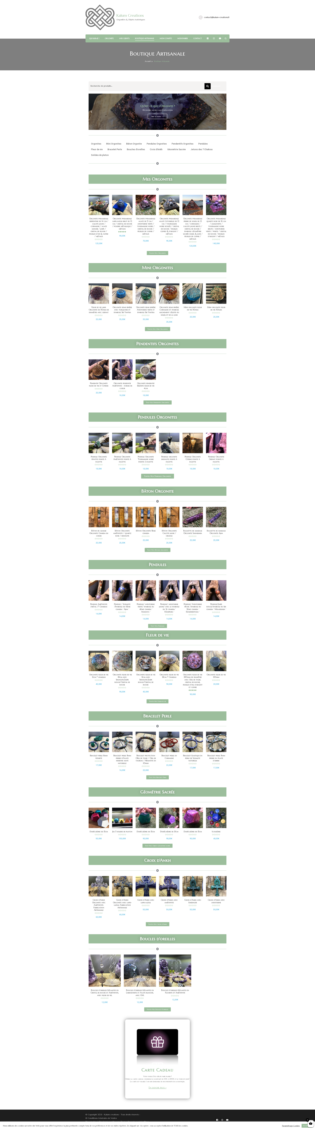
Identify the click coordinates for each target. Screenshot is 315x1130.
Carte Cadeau (157, 1070)
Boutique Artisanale (144, 38)
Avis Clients (124, 38)
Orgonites (96, 143)
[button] (156, 127)
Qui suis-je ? (94, 38)
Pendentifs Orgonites (182, 143)
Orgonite (109, 38)
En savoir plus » (157, 1087)
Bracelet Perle (115, 149)
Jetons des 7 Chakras (202, 149)
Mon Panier (182, 38)
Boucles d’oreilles (136, 149)
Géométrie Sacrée (176, 149)
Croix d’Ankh (156, 149)
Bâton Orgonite (134, 143)
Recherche (208, 86)
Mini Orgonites (113, 143)
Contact (197, 38)
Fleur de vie (97, 149)
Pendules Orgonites (157, 143)
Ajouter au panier (98, 214)
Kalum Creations (130, 15)
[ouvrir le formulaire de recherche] (225, 38)
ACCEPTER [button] (306, 1126)
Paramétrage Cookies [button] (291, 1126)
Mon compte (166, 38)
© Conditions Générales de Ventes (101, 1118)
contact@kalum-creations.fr (216, 17)
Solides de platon (100, 155)
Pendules (203, 143)
